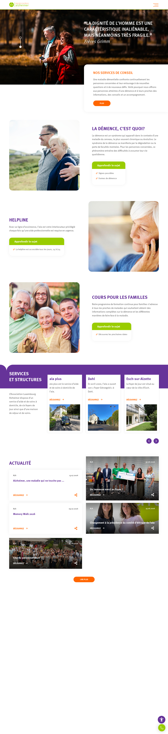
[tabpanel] (84, 42)
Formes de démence (108, 178)
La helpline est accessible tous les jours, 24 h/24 (38, 249)
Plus (102, 103)
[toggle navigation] (156, 5)
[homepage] (20, 4)
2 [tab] (20, 48)
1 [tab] (20, 39)
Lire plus (84, 579)
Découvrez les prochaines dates (113, 334)
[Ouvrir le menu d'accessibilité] (161, 719)
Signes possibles (106, 173)
